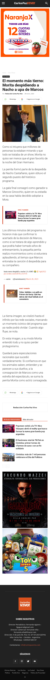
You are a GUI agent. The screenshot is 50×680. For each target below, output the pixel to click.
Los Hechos (22, 670)
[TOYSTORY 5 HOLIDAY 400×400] (25, 573)
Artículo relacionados (12, 420)
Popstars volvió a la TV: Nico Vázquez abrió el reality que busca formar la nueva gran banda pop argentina (30, 217)
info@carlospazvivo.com (30, 645)
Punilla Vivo (16, 673)
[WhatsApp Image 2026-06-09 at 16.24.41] (25, 527)
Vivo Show (11, 73)
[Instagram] (21, 661)
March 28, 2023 (32, 279)
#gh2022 (42, 271)
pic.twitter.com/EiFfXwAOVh (15, 274)
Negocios (25, 673)
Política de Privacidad (38, 673)
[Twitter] (28, 661)
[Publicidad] (25, 32)
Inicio (4, 73)
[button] (46, 3)
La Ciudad (31, 670)
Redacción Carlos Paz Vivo (14, 94)
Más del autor (28, 420)
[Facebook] (15, 661)
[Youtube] (34, 661)
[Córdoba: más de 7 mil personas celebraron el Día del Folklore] (8, 457)
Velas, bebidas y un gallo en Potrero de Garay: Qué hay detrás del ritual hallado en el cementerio (31, 295)
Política (7, 673)
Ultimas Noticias (10, 670)
